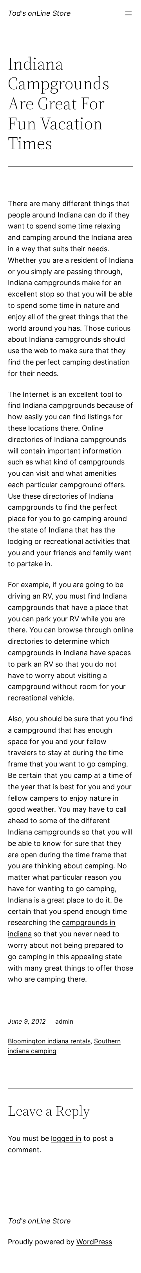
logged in (66, 1138)
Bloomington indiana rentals (49, 1041)
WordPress (94, 1242)
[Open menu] (128, 13)
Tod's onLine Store (39, 13)
